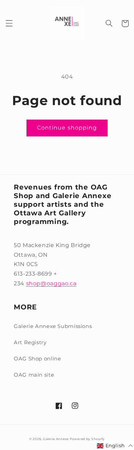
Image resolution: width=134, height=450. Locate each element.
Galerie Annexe (56, 439)
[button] (9, 23)
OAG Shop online (37, 359)
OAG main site (34, 375)
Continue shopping (67, 127)
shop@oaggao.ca (51, 283)
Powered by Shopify (87, 439)
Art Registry (30, 342)
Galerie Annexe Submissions (53, 326)
